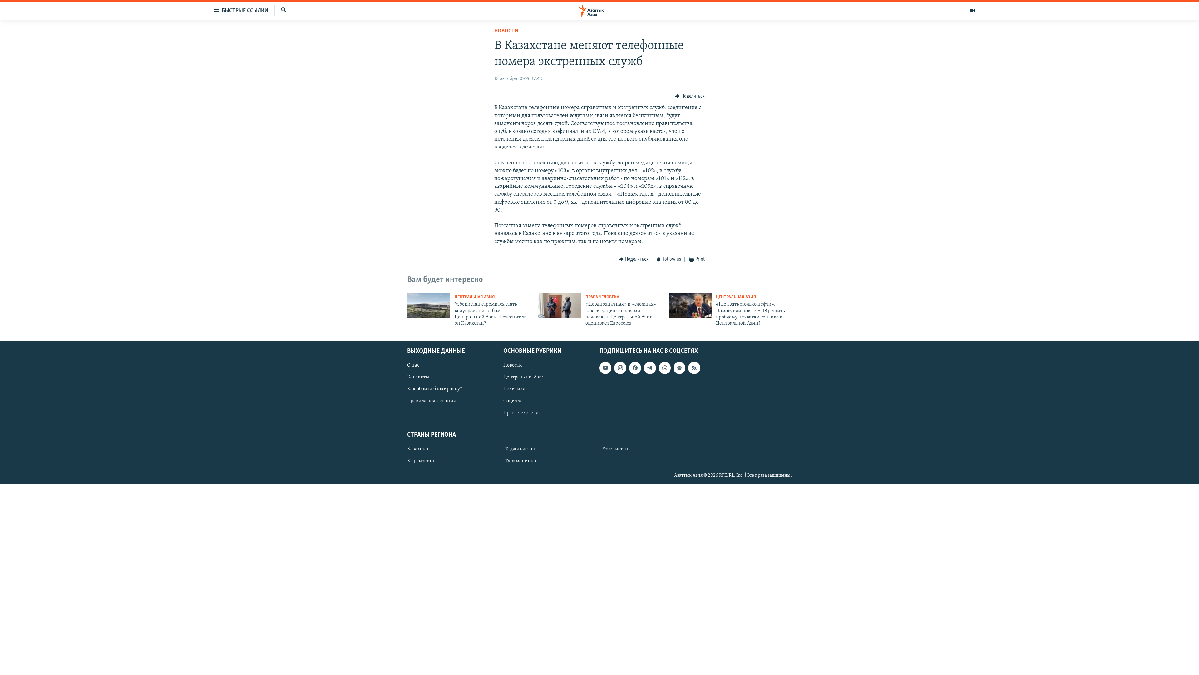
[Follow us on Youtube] (605, 368)
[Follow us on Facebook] (635, 368)
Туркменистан (521, 460)
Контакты (418, 377)
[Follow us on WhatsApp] (665, 368)
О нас (413, 365)
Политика (514, 389)
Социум (512, 400)
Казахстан (418, 449)
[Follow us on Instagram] (620, 368)
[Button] (690, 96)
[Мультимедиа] (972, 10)
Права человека (602, 297)
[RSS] (694, 368)
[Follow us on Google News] (679, 368)
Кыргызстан (420, 460)
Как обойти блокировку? (434, 389)
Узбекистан (615, 449)
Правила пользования (431, 400)
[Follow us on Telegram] (650, 368)
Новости (506, 31)
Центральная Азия (475, 297)
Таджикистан (520, 449)
